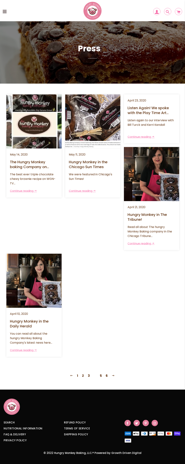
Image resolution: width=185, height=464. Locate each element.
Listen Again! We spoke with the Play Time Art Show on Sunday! (148, 111)
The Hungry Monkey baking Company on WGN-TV (28, 165)
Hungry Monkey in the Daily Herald (29, 324)
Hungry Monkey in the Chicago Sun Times (88, 164)
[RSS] (104, 49)
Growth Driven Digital (126, 453)
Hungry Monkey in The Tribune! (147, 217)
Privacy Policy (15, 440)
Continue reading (22, 191)
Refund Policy (75, 422)
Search (9, 422)
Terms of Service (77, 428)
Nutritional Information (23, 428)
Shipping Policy (76, 434)
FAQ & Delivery (15, 434)
